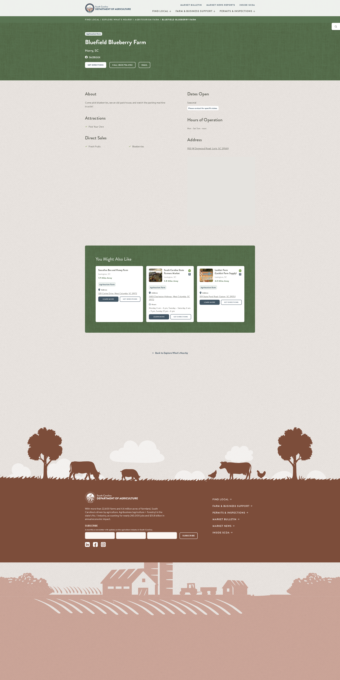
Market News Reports (220, 4)
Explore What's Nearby (117, 19)
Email (144, 65)
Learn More (108, 299)
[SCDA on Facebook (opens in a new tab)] (95, 545)
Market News (222, 526)
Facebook (94, 57)
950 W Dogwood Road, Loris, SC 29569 (208, 148)
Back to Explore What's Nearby (171, 353)
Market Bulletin (191, 4)
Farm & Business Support (194, 11)
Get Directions (96, 65)
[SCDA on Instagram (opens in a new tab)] (103, 545)
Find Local (160, 11)
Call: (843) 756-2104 (122, 65)
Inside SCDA (247, 4)
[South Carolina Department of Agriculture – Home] (108, 8)
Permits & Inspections (236, 11)
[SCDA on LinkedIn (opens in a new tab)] (87, 545)
